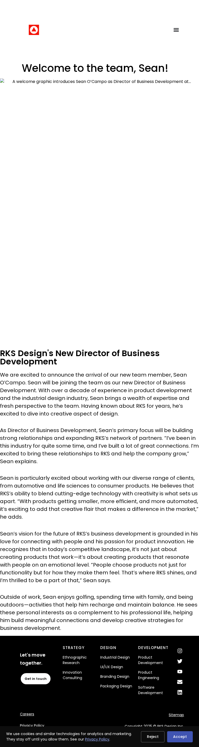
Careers (27, 714)
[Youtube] (180, 671)
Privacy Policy (32, 725)
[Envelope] (180, 682)
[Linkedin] (180, 692)
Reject (153, 736)
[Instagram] (180, 651)
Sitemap (176, 714)
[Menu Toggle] (176, 30)
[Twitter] (180, 661)
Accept (180, 736)
